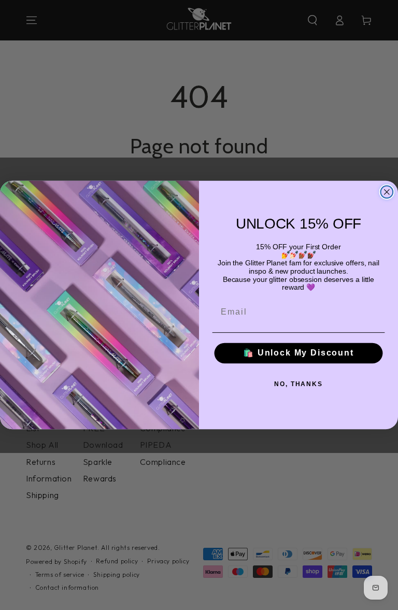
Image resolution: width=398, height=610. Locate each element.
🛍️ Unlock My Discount (298, 353)
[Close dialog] (387, 192)
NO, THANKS (298, 384)
